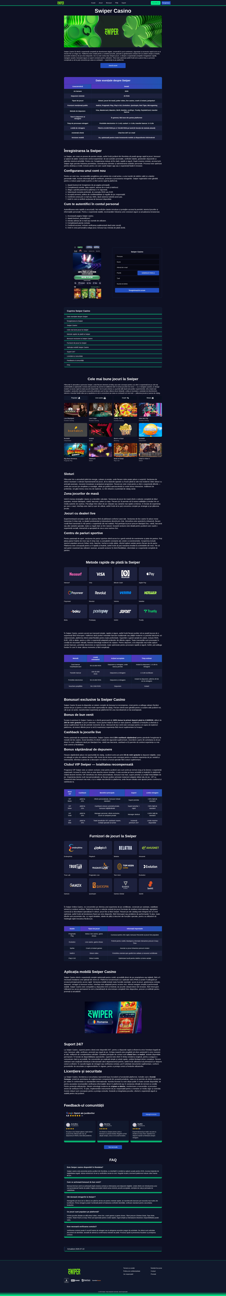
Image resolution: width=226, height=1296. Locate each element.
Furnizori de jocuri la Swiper (77, 343)
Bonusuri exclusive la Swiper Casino (80, 338)
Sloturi (149, 398)
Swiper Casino (72, 325)
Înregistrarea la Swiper (75, 321)
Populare (74, 398)
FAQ (68, 365)
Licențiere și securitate (75, 356)
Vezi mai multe (113, 1147)
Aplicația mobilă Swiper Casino (78, 347)
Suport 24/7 (71, 352)
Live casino (99, 398)
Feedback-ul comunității (75, 360)
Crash (124, 398)
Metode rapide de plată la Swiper (78, 334)
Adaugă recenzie (151, 1114)
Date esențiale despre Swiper (77, 316)
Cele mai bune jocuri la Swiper (77, 330)
